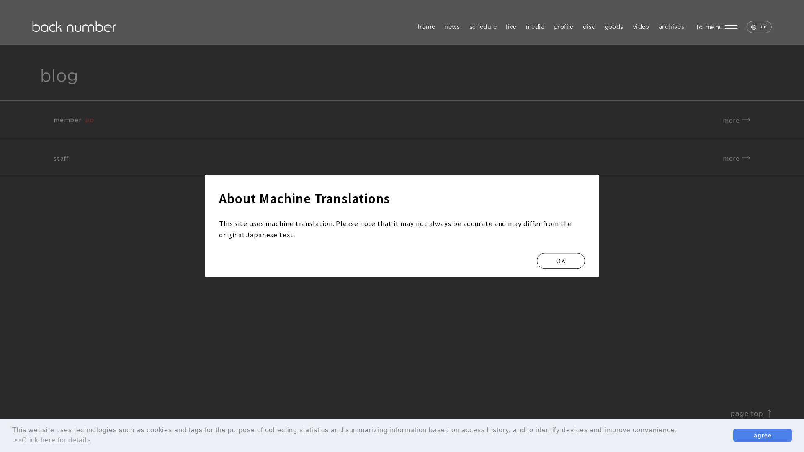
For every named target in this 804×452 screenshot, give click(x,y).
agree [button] (763, 435)
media (535, 27)
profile (564, 27)
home (426, 27)
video (641, 27)
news (452, 27)
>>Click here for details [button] (52, 440)
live (511, 27)
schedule (483, 27)
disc (589, 27)
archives (671, 27)
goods (614, 27)
